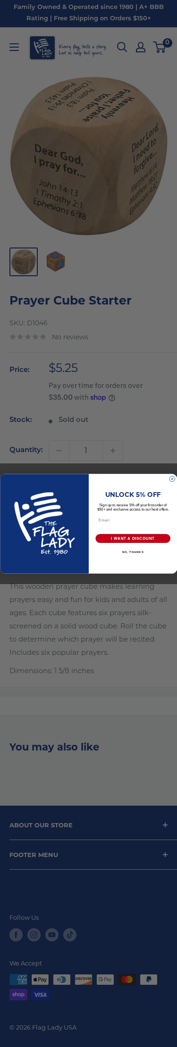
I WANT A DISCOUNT (133, 538)
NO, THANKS (132, 551)
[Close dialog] (172, 479)
